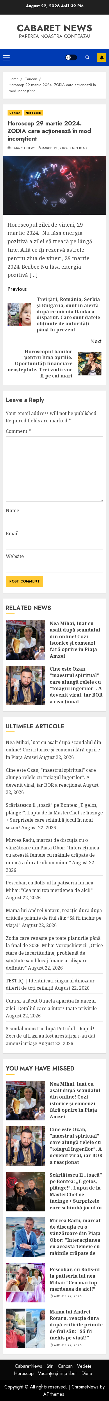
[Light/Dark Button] (71, 57)
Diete (86, 1373)
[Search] (87, 57)
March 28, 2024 (54, 148)
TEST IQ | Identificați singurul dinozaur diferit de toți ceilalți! (50, 984)
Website (15, 556)
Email (12, 533)
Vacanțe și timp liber (57, 1373)
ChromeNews (85, 1386)
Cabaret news (54, 28)
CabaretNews (28, 1366)
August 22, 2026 (68, 1296)
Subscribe (101, 57)
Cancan (15, 113)
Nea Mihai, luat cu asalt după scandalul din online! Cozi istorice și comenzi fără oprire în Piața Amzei (75, 639)
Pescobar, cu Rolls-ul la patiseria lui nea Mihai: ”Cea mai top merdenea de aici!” (75, 1279)
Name (12, 510)
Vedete (84, 1366)
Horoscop (33, 113)
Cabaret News (23, 148)
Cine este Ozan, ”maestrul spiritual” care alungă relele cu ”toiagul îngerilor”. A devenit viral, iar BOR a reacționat (76, 685)
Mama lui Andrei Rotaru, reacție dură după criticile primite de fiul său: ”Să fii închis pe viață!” (54, 917)
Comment (18, 431)
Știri (50, 1366)
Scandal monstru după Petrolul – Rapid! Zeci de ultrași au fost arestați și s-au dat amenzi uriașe (50, 1036)
